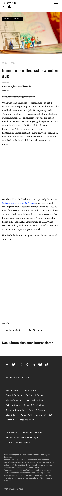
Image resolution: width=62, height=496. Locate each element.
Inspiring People (28, 420)
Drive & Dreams (13, 405)
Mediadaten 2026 (14, 377)
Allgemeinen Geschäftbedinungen (22, 437)
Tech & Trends (13, 390)
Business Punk (9, 4)
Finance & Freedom (33, 400)
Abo (28, 377)
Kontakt (39, 432)
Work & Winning (13, 400)
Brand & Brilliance (14, 395)
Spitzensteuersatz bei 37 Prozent (19, 202)
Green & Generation (15, 410)
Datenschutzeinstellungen (18, 442)
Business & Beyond (35, 395)
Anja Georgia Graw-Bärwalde (16, 86)
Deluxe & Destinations (12, 18)
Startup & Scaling (31, 390)
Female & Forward (37, 410)
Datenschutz (12, 432)
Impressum (26, 432)
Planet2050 (11, 420)
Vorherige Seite (13, 330)
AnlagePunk (26, 415)
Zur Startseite (35, 330)
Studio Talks (12, 415)
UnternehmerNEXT (45, 415)
